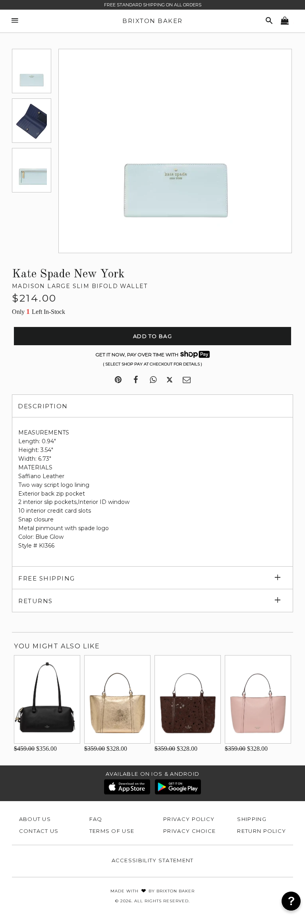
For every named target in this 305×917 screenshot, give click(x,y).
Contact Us (39, 831)
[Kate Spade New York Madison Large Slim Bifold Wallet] (31, 71)
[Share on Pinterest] (118, 380)
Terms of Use (112, 831)
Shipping (251, 819)
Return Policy (261, 831)
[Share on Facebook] (135, 380)
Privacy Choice (189, 831)
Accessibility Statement (153, 860)
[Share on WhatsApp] (153, 380)
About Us (35, 819)
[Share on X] (169, 380)
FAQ (95, 819)
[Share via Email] (187, 380)
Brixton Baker (152, 21)
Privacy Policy (188, 819)
